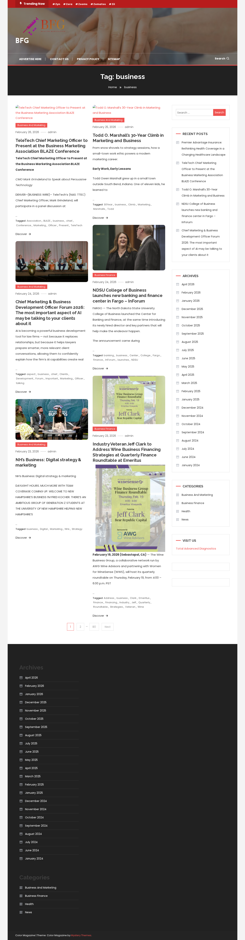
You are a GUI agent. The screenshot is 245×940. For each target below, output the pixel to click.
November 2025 (192, 317)
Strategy (77, 529)
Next (108, 627)
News (185, 519)
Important (52, 378)
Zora (69, 4)
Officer (52, 225)
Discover (22, 234)
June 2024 (189, 457)
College (145, 355)
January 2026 (191, 301)
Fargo (156, 355)
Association (34, 221)
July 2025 (188, 350)
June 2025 (188, 358)
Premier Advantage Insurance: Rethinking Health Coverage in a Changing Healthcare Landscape (203, 149)
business (58, 221)
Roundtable (100, 607)
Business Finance (105, 275)
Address (109, 598)
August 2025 (190, 342)
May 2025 (188, 366)
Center (134, 355)
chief (69, 221)
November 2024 (192, 416)
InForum (110, 360)
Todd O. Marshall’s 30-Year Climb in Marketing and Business (203, 193)
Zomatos (99, 4)
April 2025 (188, 375)
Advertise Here (30, 59)
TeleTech (76, 225)
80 (94, 627)
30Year (108, 204)
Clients (64, 374)
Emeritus (144, 598)
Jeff (133, 602)
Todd (110, 209)
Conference (23, 225)
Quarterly (144, 602)
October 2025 (191, 325)
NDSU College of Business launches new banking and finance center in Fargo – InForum (128, 295)
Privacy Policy (88, 59)
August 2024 (190, 440)
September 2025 (193, 334)
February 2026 (191, 292)
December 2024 (192, 408)
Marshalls (99, 209)
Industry (124, 602)
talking (20, 383)
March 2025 (189, 383)
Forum (39, 378)
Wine (141, 607)
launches (123, 360)
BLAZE (47, 221)
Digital (44, 529)
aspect (31, 374)
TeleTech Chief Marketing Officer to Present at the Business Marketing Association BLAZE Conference (52, 146)
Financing (111, 602)
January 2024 (191, 465)
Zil (113, 4)
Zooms (82, 4)
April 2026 (188, 284)
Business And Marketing (31, 125)
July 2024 (188, 449)
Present (64, 225)
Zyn (57, 4)
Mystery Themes (81, 935)
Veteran (130, 607)
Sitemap (114, 59)
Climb (132, 204)
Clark (133, 598)
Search (220, 58)
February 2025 (191, 391)
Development (24, 378)
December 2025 (192, 309)
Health (186, 511)
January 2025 (190, 399)
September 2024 (193, 432)
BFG (22, 41)
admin (52, 132)
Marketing (39, 225)
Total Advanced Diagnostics (196, 548)
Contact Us (59, 59)
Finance (98, 360)
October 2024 (191, 424)
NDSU (134, 360)
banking (109, 355)
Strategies (116, 607)
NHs (67, 529)
